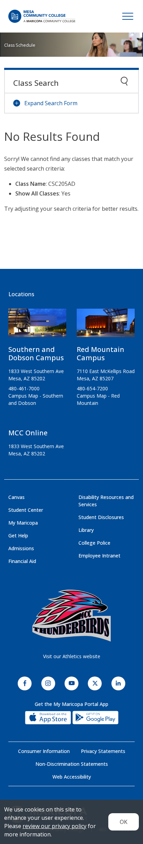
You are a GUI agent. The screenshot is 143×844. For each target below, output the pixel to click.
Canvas (16, 497)
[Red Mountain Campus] (106, 326)
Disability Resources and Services (106, 501)
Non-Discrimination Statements (71, 764)
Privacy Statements (103, 751)
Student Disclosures (101, 517)
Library (86, 530)
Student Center (25, 510)
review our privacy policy (54, 826)
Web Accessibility (71, 776)
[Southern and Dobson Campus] (37, 326)
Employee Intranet (99, 555)
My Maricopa (23, 522)
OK (123, 822)
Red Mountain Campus (100, 353)
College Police (94, 542)
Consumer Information (44, 751)
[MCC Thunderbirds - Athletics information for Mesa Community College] (71, 615)
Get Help (18, 535)
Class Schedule (19, 45)
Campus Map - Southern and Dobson (35, 399)
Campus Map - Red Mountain (98, 399)
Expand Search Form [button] (50, 103)
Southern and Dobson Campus (36, 353)
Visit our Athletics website (71, 656)
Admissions (21, 548)
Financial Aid (22, 561)
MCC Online (28, 432)
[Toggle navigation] (128, 16)
